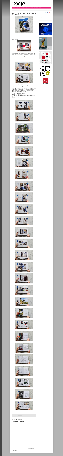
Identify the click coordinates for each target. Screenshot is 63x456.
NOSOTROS (13, 7)
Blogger (33, 448)
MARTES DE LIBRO (18, 7)
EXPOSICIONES (27, 7)
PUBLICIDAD (31, 7)
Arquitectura (40, 88)
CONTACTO (40, 7)
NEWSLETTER (36, 7)
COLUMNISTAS (23, 7)
